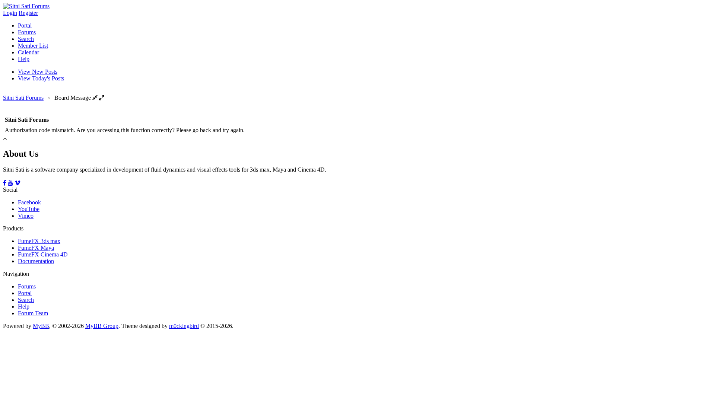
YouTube (28, 209)
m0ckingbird (184, 326)
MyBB (41, 326)
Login (10, 13)
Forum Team (33, 313)
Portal (25, 25)
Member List (33, 45)
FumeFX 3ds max (39, 241)
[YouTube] (10, 183)
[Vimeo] (17, 183)
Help (23, 59)
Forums (27, 32)
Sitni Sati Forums (23, 98)
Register (28, 13)
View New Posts (37, 71)
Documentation (36, 261)
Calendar (28, 52)
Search (26, 39)
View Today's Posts (41, 78)
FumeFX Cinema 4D (43, 254)
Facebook (29, 202)
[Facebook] (4, 183)
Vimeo (26, 216)
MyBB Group (101, 326)
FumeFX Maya (36, 248)
